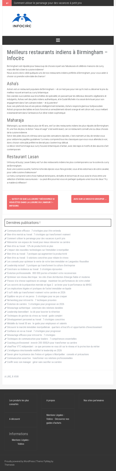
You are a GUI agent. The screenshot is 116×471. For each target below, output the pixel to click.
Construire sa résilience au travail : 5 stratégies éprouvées (34, 269)
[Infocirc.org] (22, 21)
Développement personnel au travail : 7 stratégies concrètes (36, 319)
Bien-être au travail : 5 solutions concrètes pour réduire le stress (37, 257)
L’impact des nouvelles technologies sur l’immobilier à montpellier (38, 249)
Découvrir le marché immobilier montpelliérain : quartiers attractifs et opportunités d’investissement (54, 327)
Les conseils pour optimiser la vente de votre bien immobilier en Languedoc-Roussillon (48, 261)
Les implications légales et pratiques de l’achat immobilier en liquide (39, 288)
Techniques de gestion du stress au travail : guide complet (34, 315)
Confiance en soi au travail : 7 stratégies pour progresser (34, 331)
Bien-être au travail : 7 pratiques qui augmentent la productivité (37, 253)
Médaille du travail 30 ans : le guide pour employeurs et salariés (37, 323)
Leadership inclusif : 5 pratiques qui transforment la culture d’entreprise (41, 265)
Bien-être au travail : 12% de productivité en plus (30, 246)
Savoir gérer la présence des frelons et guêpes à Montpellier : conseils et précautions (48, 354)
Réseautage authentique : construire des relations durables (35, 307)
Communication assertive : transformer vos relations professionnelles (40, 358)
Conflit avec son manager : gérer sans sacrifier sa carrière (34, 362)
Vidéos (21, 443)
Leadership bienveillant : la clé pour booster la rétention (33, 311)
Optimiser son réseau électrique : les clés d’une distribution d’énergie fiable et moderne (48, 277)
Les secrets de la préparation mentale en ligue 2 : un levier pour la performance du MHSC (49, 284)
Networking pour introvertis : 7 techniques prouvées (31, 300)
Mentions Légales (20, 440)
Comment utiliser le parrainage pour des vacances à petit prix (48, 3)
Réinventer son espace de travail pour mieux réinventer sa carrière (38, 242)
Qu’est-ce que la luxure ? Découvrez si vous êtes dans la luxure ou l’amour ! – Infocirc (32, 202)
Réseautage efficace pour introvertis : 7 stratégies (31, 335)
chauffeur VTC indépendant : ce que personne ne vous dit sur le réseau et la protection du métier (53, 346)
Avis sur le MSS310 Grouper (90, 199)
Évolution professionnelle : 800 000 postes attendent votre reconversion (41, 273)
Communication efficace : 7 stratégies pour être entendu (34, 230)
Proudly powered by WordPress (20, 461)
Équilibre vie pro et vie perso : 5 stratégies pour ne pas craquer (37, 296)
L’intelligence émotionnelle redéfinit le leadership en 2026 (34, 350)
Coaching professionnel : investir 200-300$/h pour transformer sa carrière (42, 342)
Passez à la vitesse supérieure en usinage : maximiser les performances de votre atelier (48, 280)
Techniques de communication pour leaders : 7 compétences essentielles (42, 338)
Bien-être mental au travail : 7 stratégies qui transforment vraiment (39, 234)
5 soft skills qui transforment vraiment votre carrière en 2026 (36, 292)
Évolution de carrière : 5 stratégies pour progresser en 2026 (35, 304)
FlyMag (47, 461)
